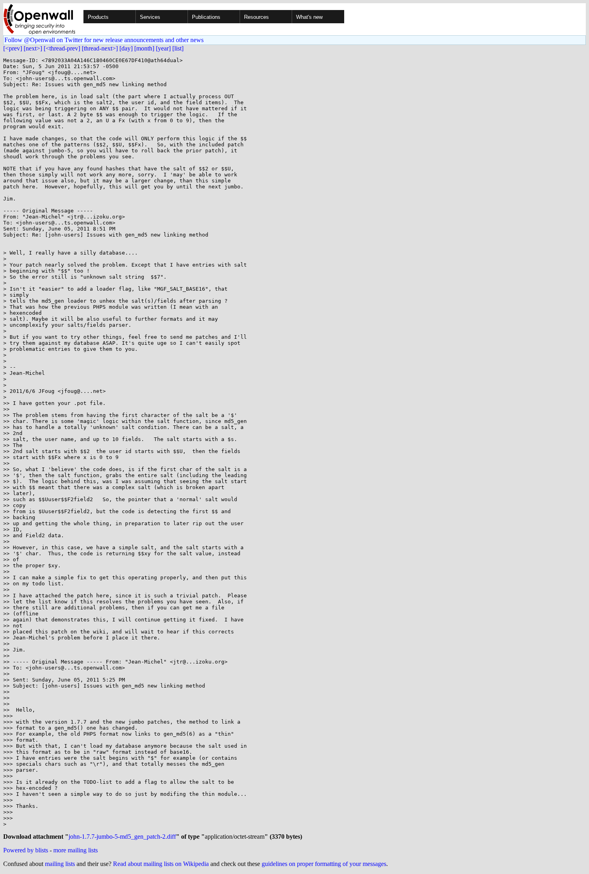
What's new (309, 17)
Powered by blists (25, 850)
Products (98, 17)
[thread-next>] (100, 48)
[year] (163, 48)
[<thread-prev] (62, 48)
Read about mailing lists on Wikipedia (161, 863)
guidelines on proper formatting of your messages (324, 863)
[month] (144, 48)
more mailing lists (75, 850)
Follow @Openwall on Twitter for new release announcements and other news (104, 39)
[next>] (33, 48)
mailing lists (60, 863)
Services (150, 17)
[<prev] (12, 48)
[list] (178, 48)
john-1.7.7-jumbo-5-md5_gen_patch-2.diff (122, 836)
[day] (126, 48)
